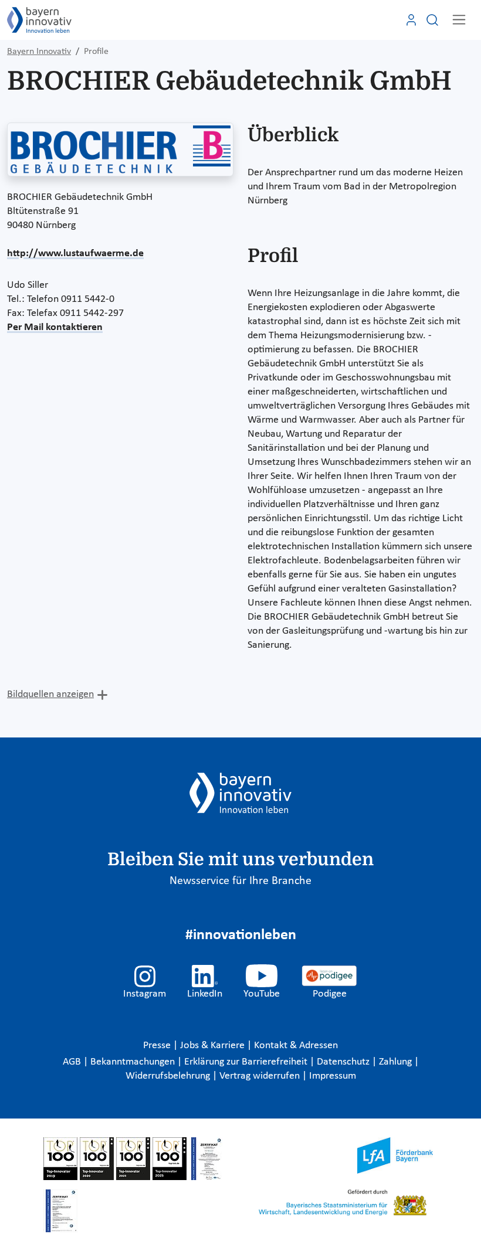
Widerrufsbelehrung (169, 1076)
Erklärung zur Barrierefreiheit (247, 1062)
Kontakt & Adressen (296, 1045)
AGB (73, 1062)
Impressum (332, 1076)
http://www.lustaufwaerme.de (75, 253)
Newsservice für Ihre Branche (240, 881)
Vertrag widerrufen (260, 1076)
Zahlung (396, 1062)
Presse (158, 1045)
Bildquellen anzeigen (50, 694)
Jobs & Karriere (213, 1045)
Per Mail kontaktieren (55, 327)
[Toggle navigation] (459, 19)
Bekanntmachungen (133, 1062)
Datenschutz (344, 1062)
